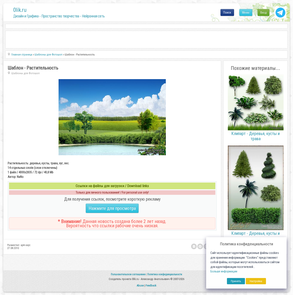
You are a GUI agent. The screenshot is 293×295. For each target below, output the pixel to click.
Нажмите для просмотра (112, 208)
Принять (236, 281)
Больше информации (223, 271)
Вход (263, 12)
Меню (245, 12)
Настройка (256, 281)
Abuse (140, 285)
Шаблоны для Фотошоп (25, 73)
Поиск (227, 12)
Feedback (151, 285)
